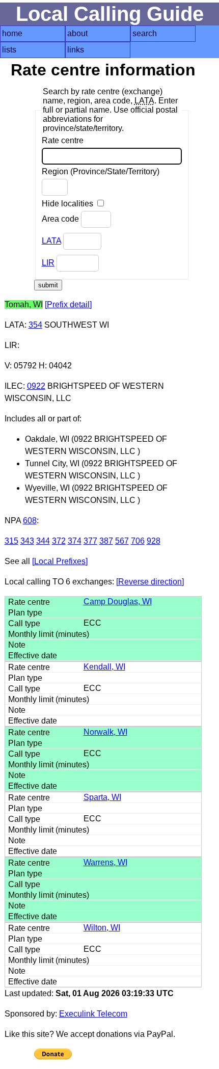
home (12, 33)
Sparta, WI (102, 797)
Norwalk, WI (105, 732)
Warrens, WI (105, 862)
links (75, 49)
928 (153, 541)
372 (59, 541)
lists (9, 49)
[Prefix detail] (68, 304)
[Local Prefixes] (60, 561)
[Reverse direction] (150, 581)
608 (30, 520)
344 (43, 541)
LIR (48, 262)
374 (74, 541)
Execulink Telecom (93, 1013)
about (77, 33)
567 (122, 541)
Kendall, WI (104, 666)
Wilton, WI (102, 927)
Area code (61, 219)
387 (106, 541)
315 (11, 541)
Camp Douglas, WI (118, 601)
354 (35, 324)
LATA (51, 240)
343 (27, 541)
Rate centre (63, 140)
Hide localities (68, 203)
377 (90, 541)
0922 (36, 386)
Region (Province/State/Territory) (100, 171)
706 (138, 541)
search (144, 33)
